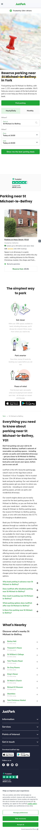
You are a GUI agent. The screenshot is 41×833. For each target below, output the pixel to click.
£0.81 (21, 269)
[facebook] (3, 764)
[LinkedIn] (16, 764)
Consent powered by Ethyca (28, 829)
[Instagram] (8, 764)
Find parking (20, 103)
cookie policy (32, 804)
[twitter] (12, 764)
